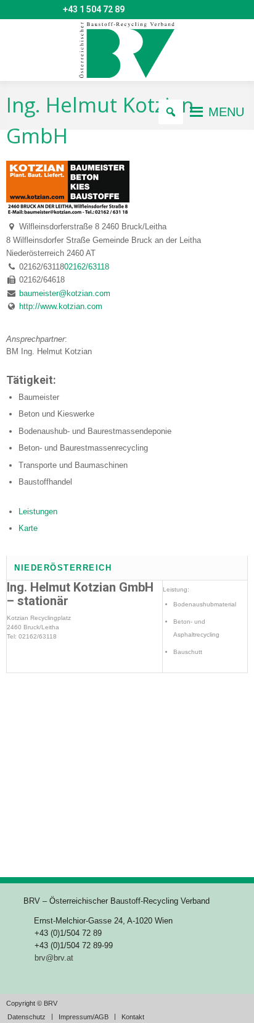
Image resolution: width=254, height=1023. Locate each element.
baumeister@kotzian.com (64, 293)
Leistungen (37, 511)
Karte (28, 528)
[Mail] (15, 10)
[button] (226, 112)
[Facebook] (50, 10)
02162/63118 (86, 266)
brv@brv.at (54, 957)
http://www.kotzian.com (60, 306)
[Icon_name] (32, 10)
